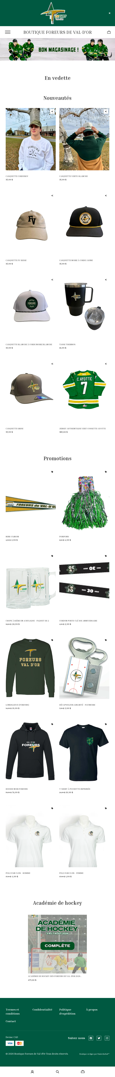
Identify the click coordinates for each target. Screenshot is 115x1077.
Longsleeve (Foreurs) (17, 704)
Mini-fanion (12, 536)
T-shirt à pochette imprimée (74, 789)
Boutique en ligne (86, 1054)
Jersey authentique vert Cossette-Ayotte (82, 428)
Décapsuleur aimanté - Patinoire (77, 704)
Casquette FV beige (16, 260)
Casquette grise (14, 428)
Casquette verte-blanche (73, 176)
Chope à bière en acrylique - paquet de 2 (27, 620)
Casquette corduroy (17, 176)
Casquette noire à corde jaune (76, 260)
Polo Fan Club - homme (18, 873)
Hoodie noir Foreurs (17, 789)
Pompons (64, 536)
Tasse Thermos (67, 344)
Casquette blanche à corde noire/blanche (29, 344)
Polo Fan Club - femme (71, 873)
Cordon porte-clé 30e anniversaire (78, 620)
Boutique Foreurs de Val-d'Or (57, 32)
